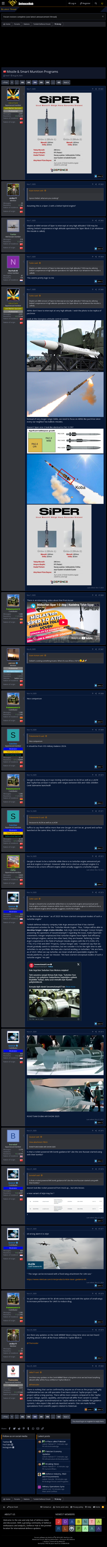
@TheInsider (32, 1343)
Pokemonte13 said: (36, 736)
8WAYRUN (65, 1543)
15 (16, 877)
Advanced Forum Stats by (53, 1539)
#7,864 (101, 257)
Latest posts (44, 1436)
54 (16, 916)
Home (97, 1507)
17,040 (20, 1392)
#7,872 (101, 856)
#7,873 (101, 892)
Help (89, 1507)
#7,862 (101, 184)
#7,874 (101, 1032)
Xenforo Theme (54, 1541)
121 (14, 760)
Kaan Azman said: (36, 190)
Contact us (47, 1507)
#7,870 (101, 775)
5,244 (21, 116)
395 (41, 82)
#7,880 (101, 1366)
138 (21, 278)
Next (65, 82)
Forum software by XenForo (53, 1537)
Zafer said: (33, 899)
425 (58, 82)
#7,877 (101, 1229)
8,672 (21, 877)
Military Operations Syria (53, 1486)
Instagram (7, 1447)
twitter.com (18, 678)
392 (22, 82)
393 (28, 82)
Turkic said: (33, 263)
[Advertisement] (53, 47)
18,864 (20, 760)
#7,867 (101, 649)
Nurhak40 (13, 270)
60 (16, 116)
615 (21, 241)
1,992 (21, 616)
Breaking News (52, 1464)
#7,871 (101, 811)
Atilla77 (13, 198)
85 (22, 205)
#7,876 (101, 1169)
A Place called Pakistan (55, 1441)
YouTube (7, 1444)
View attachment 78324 (38, 1142)
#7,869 (101, 730)
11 (16, 616)
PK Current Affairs (49, 1469)
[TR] (4, 71)
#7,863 (101, 220)
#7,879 (101, 1330)
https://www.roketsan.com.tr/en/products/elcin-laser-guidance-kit (56, 1279)
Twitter (6, 1441)
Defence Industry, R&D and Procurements (54, 1475)
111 (21, 676)
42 (16, 1154)
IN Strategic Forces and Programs (55, 1481)
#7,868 (101, 693)
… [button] (16, 82)
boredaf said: (34, 1175)
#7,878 (101, 1293)
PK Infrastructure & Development (55, 1459)
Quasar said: (34, 1137)
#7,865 (101, 289)
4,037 (21, 916)
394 (35, 82)
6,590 (21, 1154)
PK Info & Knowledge (50, 1446)
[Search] (96, 3)
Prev (6, 82)
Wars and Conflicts (49, 1491)
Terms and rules (62, 1507)
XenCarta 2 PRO (43, 1543)
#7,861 (101, 89)
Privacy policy (78, 1507)
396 (47, 82)
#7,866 (101, 595)
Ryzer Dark (13, 1507)
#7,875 (101, 1131)
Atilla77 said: (34, 1372)
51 (15, 1392)
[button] (3, 3)
